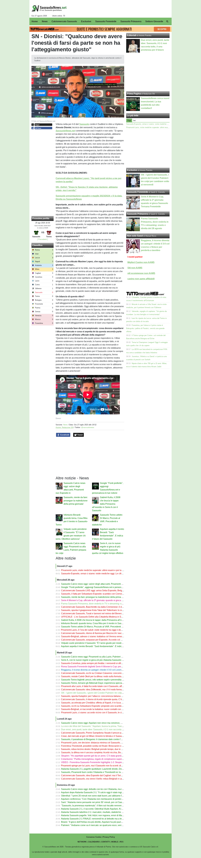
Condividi (64, 435)
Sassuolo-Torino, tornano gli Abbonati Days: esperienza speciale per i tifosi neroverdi (102, 683)
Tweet (80, 435)
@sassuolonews (87, 427)
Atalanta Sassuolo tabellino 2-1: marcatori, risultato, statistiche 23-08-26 (95, 812)
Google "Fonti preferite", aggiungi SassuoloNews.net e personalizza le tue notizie (100, 587)
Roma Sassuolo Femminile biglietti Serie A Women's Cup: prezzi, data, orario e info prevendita (106, 666)
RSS (121, 842)
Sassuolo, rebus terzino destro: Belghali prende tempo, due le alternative (96, 749)
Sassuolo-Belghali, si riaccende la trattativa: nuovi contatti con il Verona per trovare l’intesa (105, 709)
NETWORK (82, 842)
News (65, 425)
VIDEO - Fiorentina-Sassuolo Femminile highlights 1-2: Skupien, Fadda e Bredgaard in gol (105, 762)
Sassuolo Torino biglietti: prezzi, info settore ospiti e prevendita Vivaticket (96, 680)
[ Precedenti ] (42, 239)
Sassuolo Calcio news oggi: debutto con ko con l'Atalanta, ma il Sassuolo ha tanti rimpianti (105, 789)
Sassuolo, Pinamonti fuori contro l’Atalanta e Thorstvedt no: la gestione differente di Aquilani (105, 772)
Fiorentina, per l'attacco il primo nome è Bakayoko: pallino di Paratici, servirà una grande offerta (145, 328)
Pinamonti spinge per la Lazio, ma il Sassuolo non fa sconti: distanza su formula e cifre (103, 765)
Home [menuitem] (35, 21)
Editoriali (131, 35)
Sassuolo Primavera (137, 214)
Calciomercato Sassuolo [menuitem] (64, 21)
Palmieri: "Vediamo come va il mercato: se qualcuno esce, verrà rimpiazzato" (98, 825)
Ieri (134, 120)
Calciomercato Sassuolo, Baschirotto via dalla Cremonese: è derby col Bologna (99, 607)
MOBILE (114, 842)
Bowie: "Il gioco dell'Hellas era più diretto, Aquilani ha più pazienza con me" (97, 822)
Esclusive (132, 170)
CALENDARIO (94, 842)
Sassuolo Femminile (137, 192)
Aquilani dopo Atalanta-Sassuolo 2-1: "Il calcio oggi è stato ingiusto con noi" (97, 792)
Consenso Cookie (93, 837)
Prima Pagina (134, 93)
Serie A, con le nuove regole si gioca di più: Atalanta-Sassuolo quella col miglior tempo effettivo (107, 660)
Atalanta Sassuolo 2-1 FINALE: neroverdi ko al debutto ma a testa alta (95, 819)
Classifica (37, 245)
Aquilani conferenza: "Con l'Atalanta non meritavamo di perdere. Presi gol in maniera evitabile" (107, 799)
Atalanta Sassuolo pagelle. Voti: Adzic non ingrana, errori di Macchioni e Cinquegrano (102, 815)
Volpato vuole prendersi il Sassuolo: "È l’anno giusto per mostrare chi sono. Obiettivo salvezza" (107, 643)
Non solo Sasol (135, 236)
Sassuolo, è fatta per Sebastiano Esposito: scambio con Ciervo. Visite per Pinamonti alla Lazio (107, 594)
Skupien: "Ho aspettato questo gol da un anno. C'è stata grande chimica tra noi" (99, 756)
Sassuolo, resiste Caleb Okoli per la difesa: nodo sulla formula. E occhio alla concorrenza (104, 676)
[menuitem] (167, 21)
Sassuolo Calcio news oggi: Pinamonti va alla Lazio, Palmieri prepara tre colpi (99, 657)
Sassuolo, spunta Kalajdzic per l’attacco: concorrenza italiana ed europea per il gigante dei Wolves (109, 696)
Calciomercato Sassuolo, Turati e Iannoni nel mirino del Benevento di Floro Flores (100, 613)
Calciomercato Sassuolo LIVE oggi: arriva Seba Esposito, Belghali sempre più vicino (102, 590)
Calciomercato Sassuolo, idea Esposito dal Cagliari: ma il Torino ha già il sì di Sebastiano (104, 775)
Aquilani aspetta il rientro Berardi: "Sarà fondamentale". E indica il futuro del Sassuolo (102, 646)
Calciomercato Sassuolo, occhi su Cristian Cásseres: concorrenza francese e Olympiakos (104, 673)
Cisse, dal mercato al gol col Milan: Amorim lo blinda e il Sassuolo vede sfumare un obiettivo (105, 736)
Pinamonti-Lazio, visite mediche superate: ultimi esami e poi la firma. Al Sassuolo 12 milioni (105, 570)
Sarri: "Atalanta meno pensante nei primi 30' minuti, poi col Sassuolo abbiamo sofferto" (103, 802)
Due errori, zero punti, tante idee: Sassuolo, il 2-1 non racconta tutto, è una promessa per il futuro (107, 729)
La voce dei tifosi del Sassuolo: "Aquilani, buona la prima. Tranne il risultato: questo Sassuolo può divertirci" (113, 726)
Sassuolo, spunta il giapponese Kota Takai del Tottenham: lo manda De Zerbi (98, 610)
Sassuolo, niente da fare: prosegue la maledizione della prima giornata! (76, 500)
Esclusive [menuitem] (86, 21)
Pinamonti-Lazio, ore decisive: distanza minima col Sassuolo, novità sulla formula (100, 742)
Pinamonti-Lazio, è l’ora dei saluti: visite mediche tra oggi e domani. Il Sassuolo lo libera (103, 630)
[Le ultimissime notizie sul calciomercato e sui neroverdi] (49, 8)
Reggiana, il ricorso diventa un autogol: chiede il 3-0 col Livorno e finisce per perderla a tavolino (107, 670)
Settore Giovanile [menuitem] (154, 21)
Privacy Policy (109, 837)
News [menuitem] (45, 21)
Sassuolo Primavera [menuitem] (130, 21)
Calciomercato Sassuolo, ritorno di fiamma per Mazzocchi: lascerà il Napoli (97, 633)
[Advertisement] (147, 148)
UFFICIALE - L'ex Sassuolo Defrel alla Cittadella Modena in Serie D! (94, 617)
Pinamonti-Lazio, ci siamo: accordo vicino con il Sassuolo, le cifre (92, 712)
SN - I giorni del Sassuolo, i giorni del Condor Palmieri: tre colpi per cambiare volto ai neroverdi (107, 693)
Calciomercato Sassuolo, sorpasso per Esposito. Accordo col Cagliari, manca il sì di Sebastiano (107, 640)
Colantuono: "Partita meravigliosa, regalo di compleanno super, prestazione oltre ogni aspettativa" (108, 759)
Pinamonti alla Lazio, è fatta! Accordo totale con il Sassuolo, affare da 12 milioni (99, 686)
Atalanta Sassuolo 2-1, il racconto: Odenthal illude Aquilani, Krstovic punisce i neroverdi (103, 809)
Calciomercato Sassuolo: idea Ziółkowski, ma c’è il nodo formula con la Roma (98, 689)
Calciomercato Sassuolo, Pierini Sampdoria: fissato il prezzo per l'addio (95, 733)
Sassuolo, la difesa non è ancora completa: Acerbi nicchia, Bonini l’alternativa (98, 752)
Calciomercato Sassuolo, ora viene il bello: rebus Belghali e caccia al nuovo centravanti (103, 779)
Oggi (129, 120)
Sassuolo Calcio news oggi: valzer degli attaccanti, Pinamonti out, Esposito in (98, 584)
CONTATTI (105, 842)
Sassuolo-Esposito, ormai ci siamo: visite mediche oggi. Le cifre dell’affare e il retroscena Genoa (107, 573)
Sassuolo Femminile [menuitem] (105, 21)
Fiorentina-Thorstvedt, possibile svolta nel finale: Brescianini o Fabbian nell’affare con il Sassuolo (108, 746)
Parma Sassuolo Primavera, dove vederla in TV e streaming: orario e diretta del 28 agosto (104, 603)
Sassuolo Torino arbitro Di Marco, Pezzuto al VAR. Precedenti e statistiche (97, 626)
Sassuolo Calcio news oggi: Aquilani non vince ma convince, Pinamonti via (97, 723)
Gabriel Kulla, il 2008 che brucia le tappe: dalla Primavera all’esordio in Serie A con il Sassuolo (106, 504)
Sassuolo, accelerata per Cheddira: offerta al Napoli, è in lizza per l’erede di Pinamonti (103, 703)
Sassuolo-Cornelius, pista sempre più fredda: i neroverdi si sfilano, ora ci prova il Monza (103, 663)
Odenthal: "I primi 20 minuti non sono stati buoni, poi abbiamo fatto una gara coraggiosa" (103, 796)
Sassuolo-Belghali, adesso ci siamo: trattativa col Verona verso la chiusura (97, 636)
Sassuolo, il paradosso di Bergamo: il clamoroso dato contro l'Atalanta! (95, 739)
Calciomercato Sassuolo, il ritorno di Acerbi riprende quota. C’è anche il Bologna (100, 699)
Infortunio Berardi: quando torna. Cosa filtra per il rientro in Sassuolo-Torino (97, 623)
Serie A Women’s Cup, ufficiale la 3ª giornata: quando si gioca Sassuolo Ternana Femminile (105, 600)
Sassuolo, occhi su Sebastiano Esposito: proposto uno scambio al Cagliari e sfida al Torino (105, 706)
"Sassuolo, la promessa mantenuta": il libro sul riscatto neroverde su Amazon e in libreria (104, 805)
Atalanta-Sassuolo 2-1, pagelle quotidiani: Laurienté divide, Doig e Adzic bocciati (100, 769)
